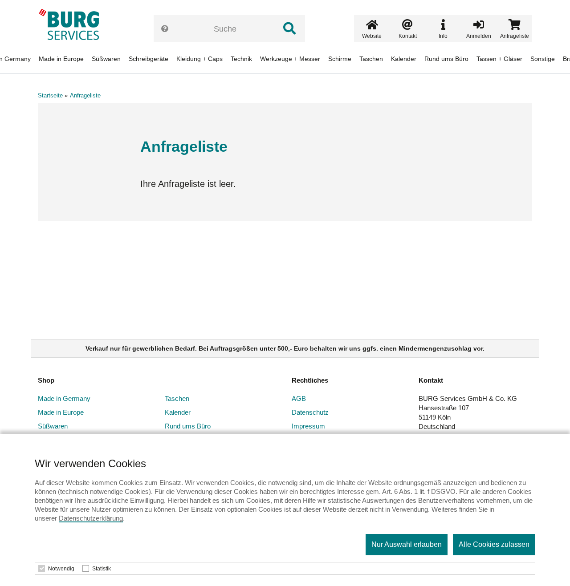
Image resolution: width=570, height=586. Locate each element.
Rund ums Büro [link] (446, 58)
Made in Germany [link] (64, 398)
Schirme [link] (339, 58)
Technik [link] (241, 58)
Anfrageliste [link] (85, 95)
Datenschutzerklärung (91, 518)
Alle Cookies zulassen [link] (494, 544)
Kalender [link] (403, 58)
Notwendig (61, 569)
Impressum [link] (308, 426)
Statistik (101, 569)
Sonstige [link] (542, 58)
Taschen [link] (371, 58)
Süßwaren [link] (106, 58)
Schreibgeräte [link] (148, 58)
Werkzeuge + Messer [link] (290, 58)
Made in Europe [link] (61, 58)
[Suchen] (289, 28)
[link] (72, 24)
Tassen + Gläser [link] (499, 58)
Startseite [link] (50, 95)
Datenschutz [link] (310, 412)
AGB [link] (299, 398)
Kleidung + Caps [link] (199, 58)
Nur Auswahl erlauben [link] (406, 544)
